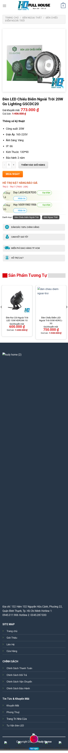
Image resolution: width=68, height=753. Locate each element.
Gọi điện (46, 192)
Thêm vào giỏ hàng (33, 164)
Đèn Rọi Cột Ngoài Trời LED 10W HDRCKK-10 (17, 319)
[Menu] (4, 6)
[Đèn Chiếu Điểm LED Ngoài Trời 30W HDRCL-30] (51, 300)
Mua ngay (13, 174)
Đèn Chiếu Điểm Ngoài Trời (27, 217)
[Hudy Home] (34, 5)
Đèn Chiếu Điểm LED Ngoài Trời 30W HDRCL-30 (51, 320)
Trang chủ (12, 17)
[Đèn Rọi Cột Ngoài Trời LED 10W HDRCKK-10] (17, 300)
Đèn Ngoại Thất (32, 17)
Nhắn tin (21, 198)
